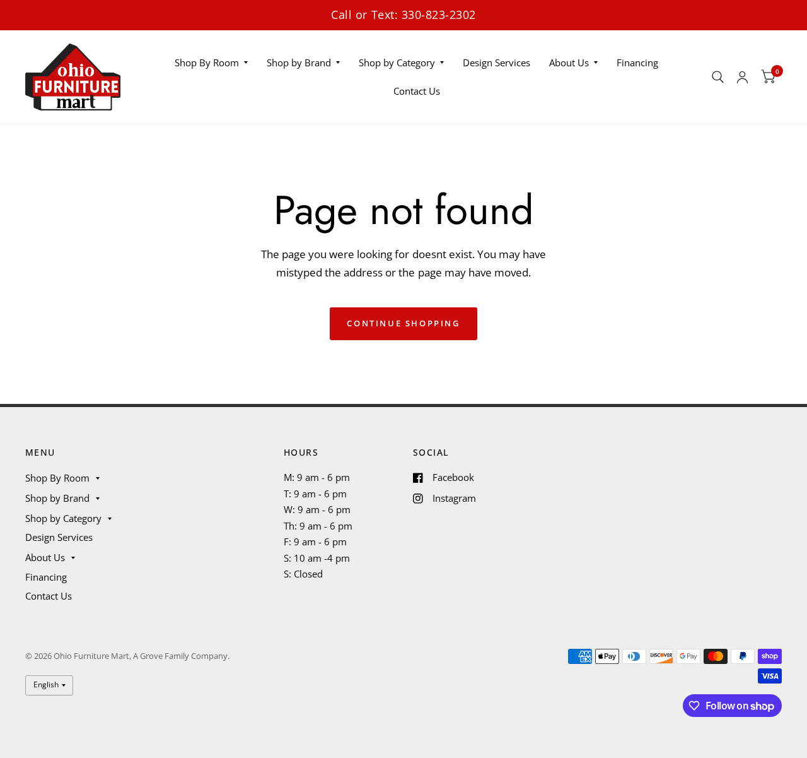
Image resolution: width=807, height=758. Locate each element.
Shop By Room (207, 62)
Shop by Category (397, 62)
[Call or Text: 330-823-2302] (403, 15)
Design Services (496, 62)
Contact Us (416, 91)
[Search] (717, 77)
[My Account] (742, 77)
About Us (569, 62)
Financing (637, 62)
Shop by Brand (299, 62)
